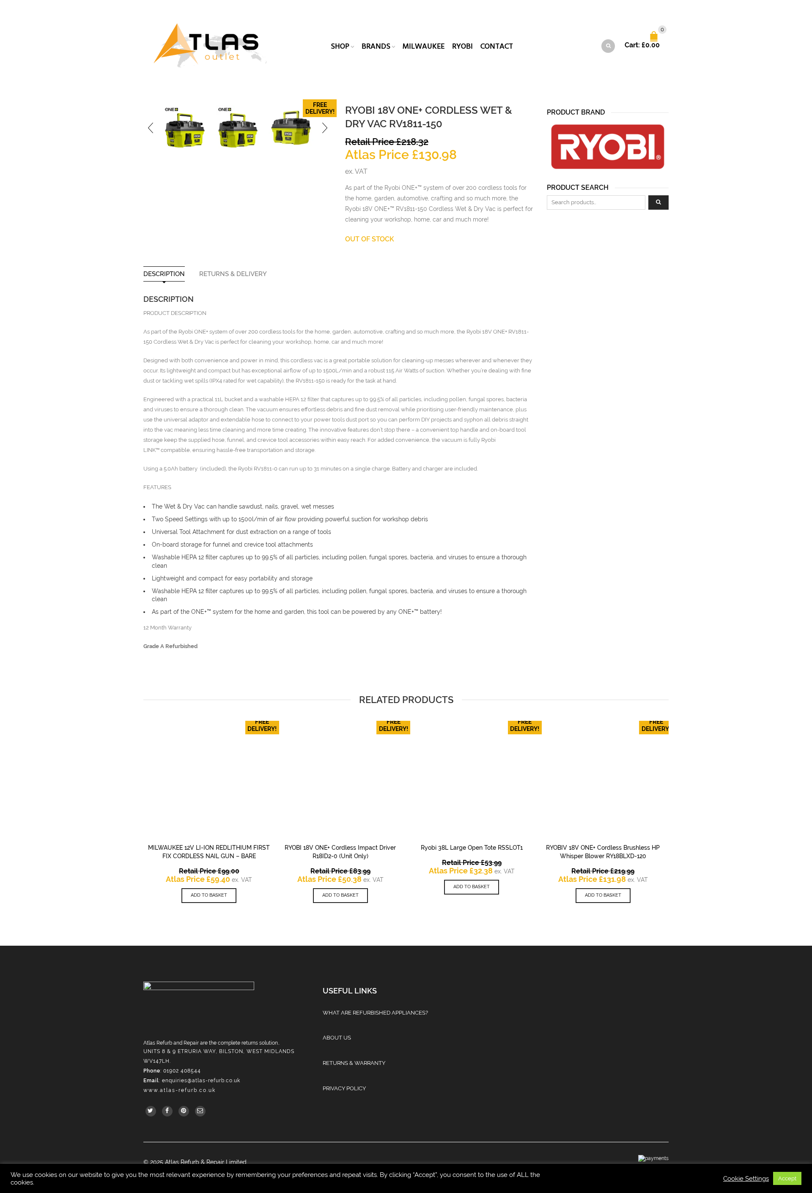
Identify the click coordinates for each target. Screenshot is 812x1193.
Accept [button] (787, 1178)
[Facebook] (167, 1111)
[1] (185, 128)
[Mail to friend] (200, 1111)
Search (658, 202)
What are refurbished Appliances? (375, 1013)
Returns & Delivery (233, 274)
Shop (340, 46)
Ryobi (462, 46)
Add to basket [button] (209, 895)
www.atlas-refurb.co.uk (179, 1090)
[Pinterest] (183, 1111)
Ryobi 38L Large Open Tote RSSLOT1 (472, 847)
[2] (291, 128)
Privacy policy (344, 1088)
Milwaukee (423, 46)
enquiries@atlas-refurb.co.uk (201, 1081)
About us (337, 1037)
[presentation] (151, 128)
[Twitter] (150, 1111)
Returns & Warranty (354, 1063)
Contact (496, 46)
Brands (376, 46)
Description (164, 274)
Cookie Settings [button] (746, 1178)
